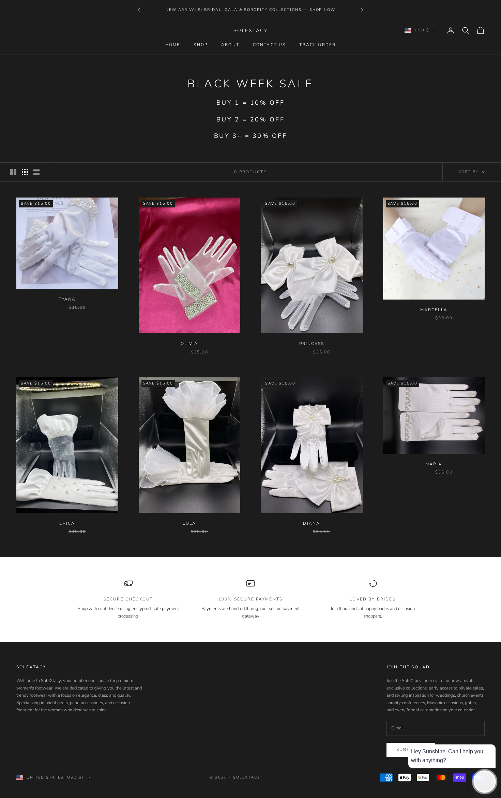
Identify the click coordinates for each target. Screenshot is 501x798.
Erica (67, 523)
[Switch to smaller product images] (25, 172)
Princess (311, 343)
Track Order (317, 44)
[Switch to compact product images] (36, 172)
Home (172, 44)
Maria (433, 464)
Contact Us (269, 44)
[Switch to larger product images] (13, 172)
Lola (189, 523)
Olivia (189, 343)
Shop (201, 44)
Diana (311, 523)
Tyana (67, 299)
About (230, 44)
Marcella (433, 310)
